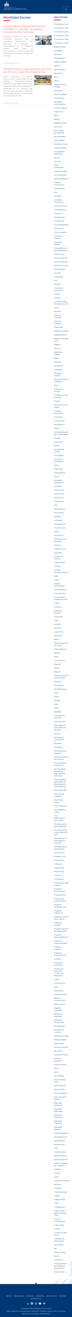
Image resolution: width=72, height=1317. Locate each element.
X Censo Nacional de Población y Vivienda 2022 (60, 1266)
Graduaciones (59, 501)
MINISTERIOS (36, 1299)
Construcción (59, 254)
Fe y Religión (59, 455)
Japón (56, 576)
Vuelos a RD (58, 1260)
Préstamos (58, 864)
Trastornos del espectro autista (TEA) (60, 1213)
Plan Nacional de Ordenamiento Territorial (60, 841)
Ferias (56, 465)
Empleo (57, 401)
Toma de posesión (60, 1192)
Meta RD (57, 653)
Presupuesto (59, 868)
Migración (57, 664)
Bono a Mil (58, 127)
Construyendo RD (61, 258)
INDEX (56, 532)
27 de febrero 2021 (61, 24)
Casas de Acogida (60, 171)
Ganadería (58, 486)
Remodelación (59, 1026)
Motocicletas (58, 685)
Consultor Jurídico (61, 265)
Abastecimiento (60, 47)
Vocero (56, 1256)
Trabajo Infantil (59, 1199)
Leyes (56, 620)
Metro (56, 657)
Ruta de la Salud (60, 1064)
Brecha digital (59, 140)
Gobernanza (58, 498)
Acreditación (58, 51)
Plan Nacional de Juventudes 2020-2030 (61, 832)
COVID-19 (57, 284)
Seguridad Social (60, 1137)
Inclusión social (59, 528)
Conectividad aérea (61, 225)
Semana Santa (59, 1144)
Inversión (57, 566)
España (56, 428)
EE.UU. (56, 385)
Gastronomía (59, 494)
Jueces (56, 580)
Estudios (57, 438)
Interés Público (60, 562)
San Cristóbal (59, 1076)
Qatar (56, 987)
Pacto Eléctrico (59, 721)
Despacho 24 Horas (61, 331)
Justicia (56, 603)
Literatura (57, 628)
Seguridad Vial (59, 1141)
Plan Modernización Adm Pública (59, 818)
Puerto (56, 979)
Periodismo (58, 747)
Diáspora (57, 345)
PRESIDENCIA (19, 1296)
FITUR (56, 476)
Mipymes (57, 672)
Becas (56, 115)
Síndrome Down (60, 1152)
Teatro (56, 1177)
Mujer (56, 693)
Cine (55, 192)
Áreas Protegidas (60, 94)
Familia (56, 446)
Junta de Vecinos (60, 590)
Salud (56, 1072)
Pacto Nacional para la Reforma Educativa (60, 727)
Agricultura (58, 73)
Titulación (58, 1188)
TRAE (56, 1203)
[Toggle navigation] (66, 9)
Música (56, 697)
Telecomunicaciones (61, 1181)
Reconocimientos (60, 994)
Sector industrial (60, 1093)
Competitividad (59, 210)
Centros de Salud (60, 175)
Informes (57, 545)
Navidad (57, 700)
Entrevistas (58, 417)
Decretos (57, 311)
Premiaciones (59, 860)
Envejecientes (59, 421)
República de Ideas (61, 1036)
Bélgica (57, 119)
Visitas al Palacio (60, 1252)
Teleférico (58, 1184)
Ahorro (56, 81)
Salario (56, 1068)
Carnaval (57, 161)
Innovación (58, 553)
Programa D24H (60, 895)
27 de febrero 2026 (61, 43)
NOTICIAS (30, 1296)
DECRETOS (40, 1296)
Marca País (58, 636)
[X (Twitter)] (28, 1303)
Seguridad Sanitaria (61, 1133)
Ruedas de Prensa (61, 1055)
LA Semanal (58, 617)
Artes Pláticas (59, 98)
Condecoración (59, 217)
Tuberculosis (59, 1225)
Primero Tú (58, 875)
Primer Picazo (59, 872)
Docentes (57, 362)
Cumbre (57, 298)
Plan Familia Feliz (60, 790)
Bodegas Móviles (60, 123)
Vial (55, 1248)
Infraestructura (60, 549)
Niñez (56, 704)
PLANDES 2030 (60, 856)
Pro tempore (59, 879)
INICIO (9, 1296)
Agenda (57, 66)
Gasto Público (59, 490)
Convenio (57, 273)
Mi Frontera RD (59, 660)
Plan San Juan (59, 853)
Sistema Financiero (61, 1159)
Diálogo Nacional (60, 335)
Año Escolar (58, 91)
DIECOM (62, 1296)
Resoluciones (59, 1043)
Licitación (57, 624)
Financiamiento (59, 473)
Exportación (58, 442)
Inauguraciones (60, 524)
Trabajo (57, 1196)
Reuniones (58, 1051)
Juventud (58, 607)
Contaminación (59, 269)
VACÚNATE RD (51, 1296)
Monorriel (57, 682)
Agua (56, 77)
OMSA (56, 708)
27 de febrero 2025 (61, 39)
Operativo (57, 712)
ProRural (57, 959)
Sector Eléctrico (60, 1086)
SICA (55, 1148)
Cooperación (58, 277)
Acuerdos (57, 54)
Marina (56, 639)
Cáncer (56, 158)
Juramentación (59, 593)
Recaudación (59, 991)
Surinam (57, 1173)
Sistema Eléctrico (60, 1156)
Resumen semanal (61, 1047)
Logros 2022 (58, 632)
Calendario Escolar (61, 144)
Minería (57, 668)
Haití (55, 505)
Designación (58, 327)
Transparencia (59, 1207)
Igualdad (57, 516)
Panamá (57, 734)
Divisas (56, 358)
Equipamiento (59, 424)
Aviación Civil (58, 112)
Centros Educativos (61, 179)
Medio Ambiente (60, 649)
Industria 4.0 (58, 535)
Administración (59, 58)
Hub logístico (59, 513)
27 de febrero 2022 (61, 28)
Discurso (57, 348)
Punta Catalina (59, 983)
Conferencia (58, 228)
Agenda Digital (59, 69)
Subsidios (57, 1169)
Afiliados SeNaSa (60, 62)
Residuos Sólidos (60, 1040)
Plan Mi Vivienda (60, 806)
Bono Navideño (60, 136)
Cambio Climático (60, 148)
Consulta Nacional (61, 262)
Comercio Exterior (61, 206)
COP (55, 280)
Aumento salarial (60, 108)
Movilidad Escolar (60, 689)
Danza (56, 308)
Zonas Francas (59, 1272)
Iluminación (58, 520)
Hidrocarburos (59, 509)
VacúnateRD (59, 1245)
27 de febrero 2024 (61, 35)
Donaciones (58, 366)
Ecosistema (58, 369)
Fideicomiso (58, 469)
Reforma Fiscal (59, 1004)
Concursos (58, 213)
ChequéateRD (59, 189)
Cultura (57, 294)
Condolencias (59, 221)
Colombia (57, 196)
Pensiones (58, 743)
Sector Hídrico (59, 1089)
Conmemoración (60, 232)
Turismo (57, 1229)
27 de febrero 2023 (61, 32)
